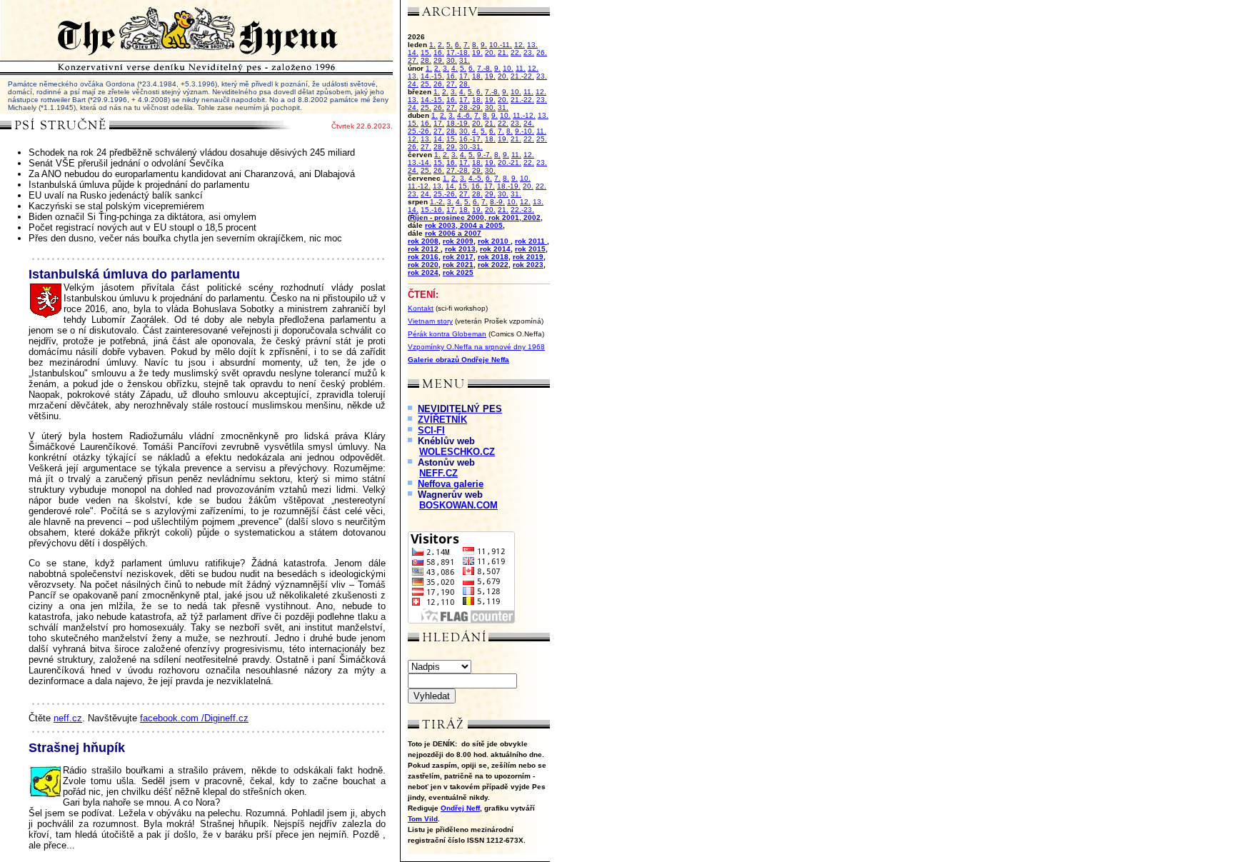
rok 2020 (423, 265)
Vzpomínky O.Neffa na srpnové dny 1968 (476, 347)
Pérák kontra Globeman (447, 334)
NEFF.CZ (438, 473)
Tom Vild (423, 819)
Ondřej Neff (460, 808)
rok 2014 (495, 249)
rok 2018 (493, 257)
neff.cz (68, 718)
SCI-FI (431, 430)
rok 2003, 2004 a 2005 (464, 225)
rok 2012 (424, 249)
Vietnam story (430, 321)
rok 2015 (530, 249)
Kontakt (420, 308)
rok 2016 (423, 257)
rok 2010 (494, 241)
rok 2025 (458, 272)
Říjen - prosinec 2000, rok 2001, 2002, (476, 217)
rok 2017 (458, 257)
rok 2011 (531, 241)
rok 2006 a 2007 (453, 233)
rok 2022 (493, 265)
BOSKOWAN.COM (458, 505)
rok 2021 (458, 265)
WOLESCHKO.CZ (457, 451)
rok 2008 (423, 241)
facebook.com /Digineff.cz (194, 718)
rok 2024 (423, 272)
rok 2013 (460, 249)
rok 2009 (458, 241)
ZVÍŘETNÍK (442, 419)
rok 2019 (528, 257)
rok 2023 (528, 265)
